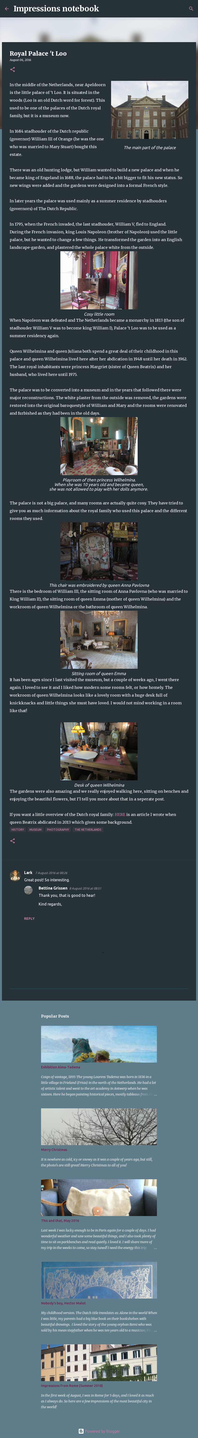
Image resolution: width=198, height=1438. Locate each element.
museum (35, 829)
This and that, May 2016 (60, 1221)
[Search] (106, 9)
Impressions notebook (56, 9)
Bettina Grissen (53, 888)
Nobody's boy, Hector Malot (63, 1303)
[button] (12, 70)
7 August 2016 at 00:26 (51, 873)
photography (58, 829)
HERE (120, 814)
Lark (28, 872)
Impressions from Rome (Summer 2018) (72, 1386)
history (18, 829)
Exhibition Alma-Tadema (60, 1067)
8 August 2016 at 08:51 (85, 888)
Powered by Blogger (102, 1431)
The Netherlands (88, 829)
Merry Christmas (54, 1150)
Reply (29, 919)
